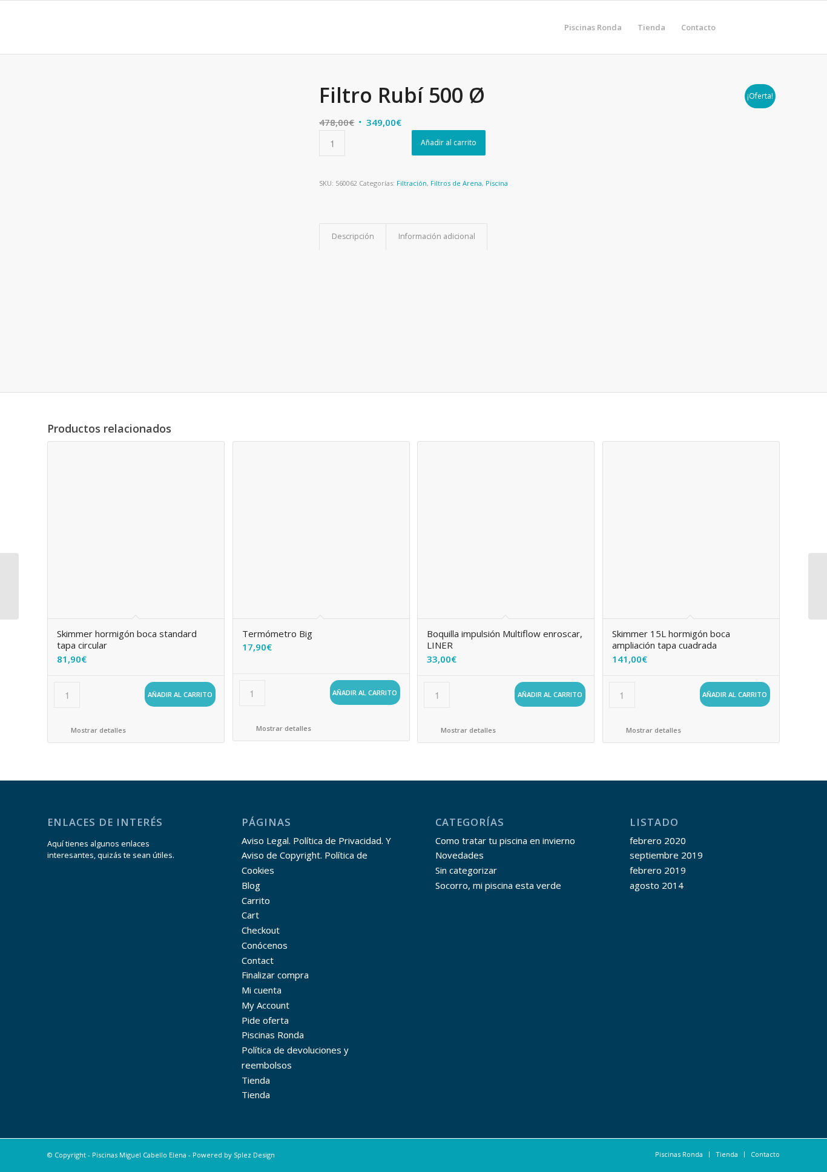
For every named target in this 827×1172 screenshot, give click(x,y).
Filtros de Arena (456, 183)
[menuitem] (593, 27)
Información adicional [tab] (436, 236)
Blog (251, 885)
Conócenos (265, 945)
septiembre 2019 (666, 855)
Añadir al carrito (448, 142)
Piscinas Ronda (273, 1035)
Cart (250, 915)
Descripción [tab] (353, 236)
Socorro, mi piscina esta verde (498, 885)
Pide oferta (265, 1020)
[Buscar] (735, 27)
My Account (265, 1005)
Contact (258, 960)
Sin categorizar (466, 870)
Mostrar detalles (97, 730)
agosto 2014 (657, 885)
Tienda (256, 1080)
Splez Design (254, 1154)
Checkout (261, 930)
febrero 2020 (658, 840)
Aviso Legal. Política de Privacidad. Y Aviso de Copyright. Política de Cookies (316, 855)
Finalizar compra (275, 975)
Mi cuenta (262, 990)
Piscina (497, 183)
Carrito (256, 900)
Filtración (412, 183)
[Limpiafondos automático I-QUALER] (817, 586)
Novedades (459, 855)
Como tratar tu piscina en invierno (505, 840)
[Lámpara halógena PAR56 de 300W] (9, 586)
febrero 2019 (658, 870)
